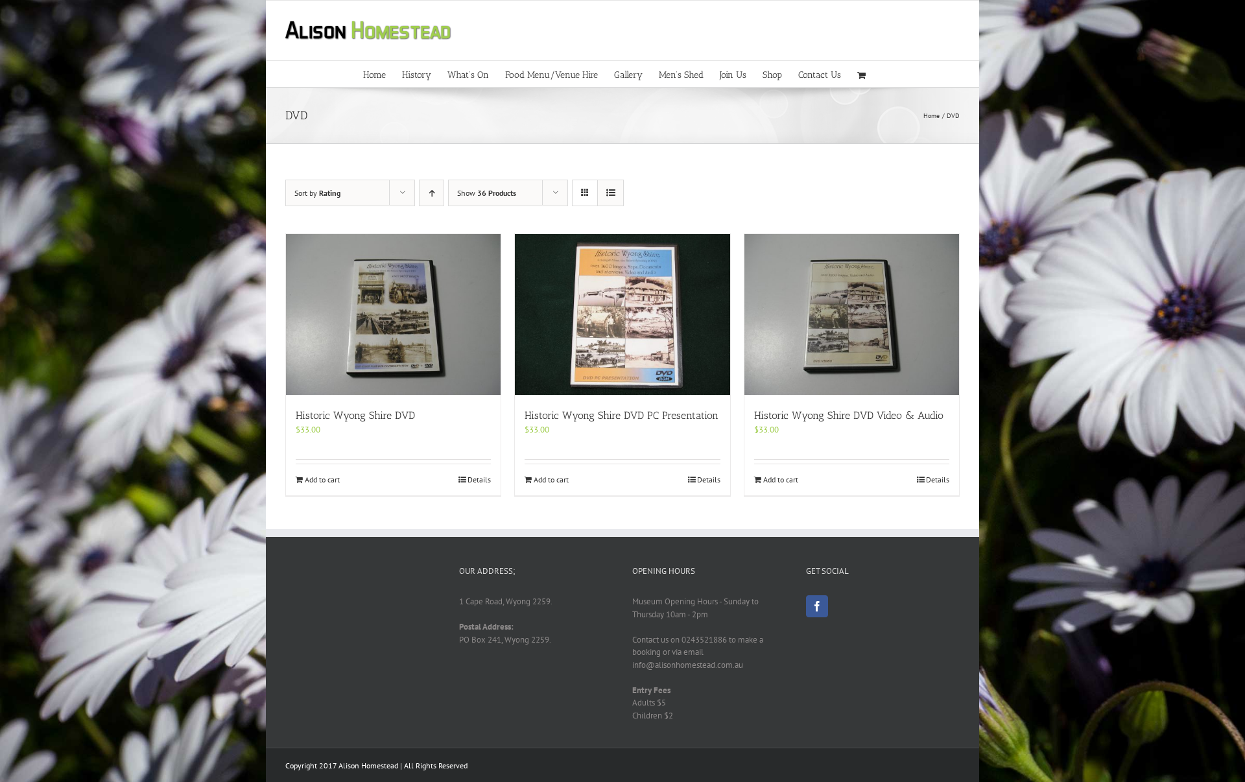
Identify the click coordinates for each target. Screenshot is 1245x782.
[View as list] (610, 193)
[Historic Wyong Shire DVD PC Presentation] (622, 314)
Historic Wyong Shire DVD (355, 415)
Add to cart (322, 479)
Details (479, 479)
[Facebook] (817, 606)
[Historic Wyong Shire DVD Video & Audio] (851, 314)
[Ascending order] (431, 193)
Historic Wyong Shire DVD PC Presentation (621, 415)
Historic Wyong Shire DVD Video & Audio (848, 415)
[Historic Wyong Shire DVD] (393, 314)
